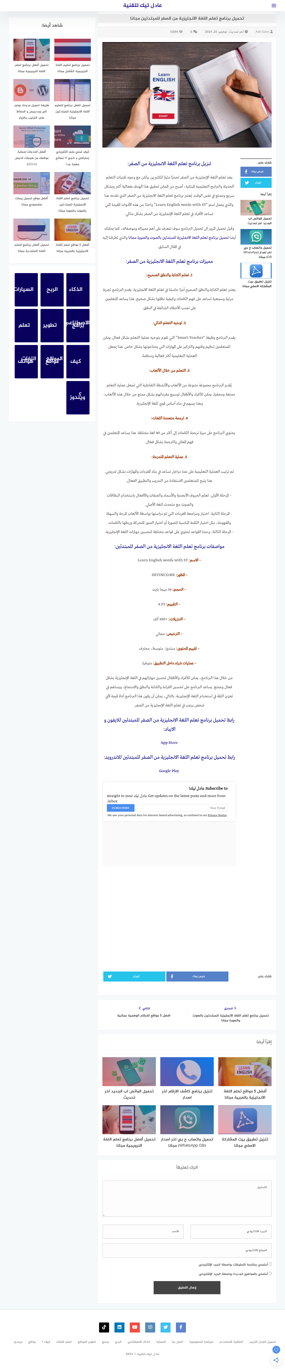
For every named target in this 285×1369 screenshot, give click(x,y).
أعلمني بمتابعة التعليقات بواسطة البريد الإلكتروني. (233, 1264)
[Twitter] (166, 1327)
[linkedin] (119, 1327)
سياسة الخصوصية (201, 1342)
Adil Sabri (262, 31)
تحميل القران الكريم (262, 1342)
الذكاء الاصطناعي (139, 1342)
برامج (105, 1342)
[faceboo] (181, 1327)
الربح (118, 1342)
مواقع (32, 1342)
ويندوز (18, 1342)
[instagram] (150, 1327)
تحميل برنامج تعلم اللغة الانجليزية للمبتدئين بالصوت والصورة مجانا (178, 237)
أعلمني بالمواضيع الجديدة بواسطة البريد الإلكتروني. (233, 1274)
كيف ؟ (46, 1342)
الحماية (161, 1342)
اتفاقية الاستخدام (231, 1342)
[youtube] (135, 1327)
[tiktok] (104, 1327)
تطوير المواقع (87, 1342)
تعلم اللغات (64, 1342)
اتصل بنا (177, 1342)
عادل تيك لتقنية (142, 5)
